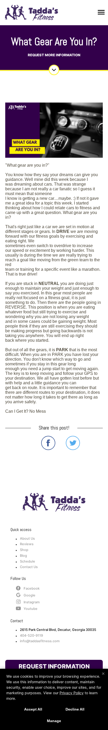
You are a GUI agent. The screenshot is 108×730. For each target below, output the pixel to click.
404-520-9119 (31, 635)
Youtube (30, 609)
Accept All (33, 709)
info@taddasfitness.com (40, 641)
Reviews (27, 544)
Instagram (32, 602)
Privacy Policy (72, 693)
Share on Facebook (48, 443)
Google (29, 595)
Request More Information (54, 55)
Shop (24, 550)
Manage (54, 721)
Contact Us (29, 567)
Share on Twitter (72, 443)
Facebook (32, 588)
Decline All (75, 709)
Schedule (27, 561)
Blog (23, 556)
